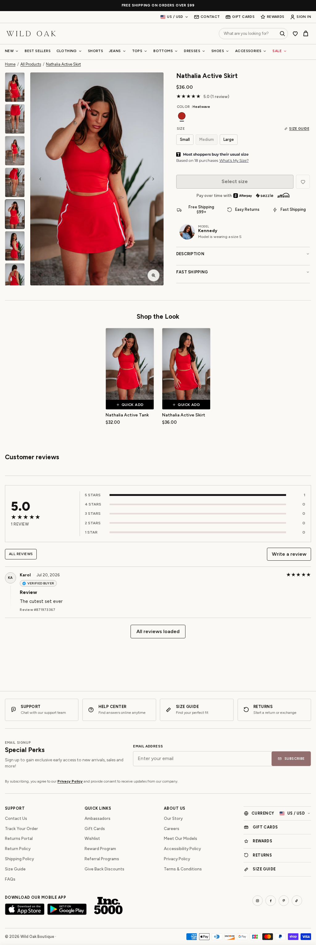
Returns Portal (19, 838)
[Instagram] (257, 900)
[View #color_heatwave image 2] (15, 119)
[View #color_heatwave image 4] (15, 182)
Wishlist (92, 838)
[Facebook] (270, 900)
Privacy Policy (70, 781)
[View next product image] (153, 178)
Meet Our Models (180, 838)
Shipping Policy (19, 858)
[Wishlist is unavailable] (303, 182)
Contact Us (16, 818)
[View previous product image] (40, 178)
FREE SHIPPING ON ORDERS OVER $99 (158, 5)
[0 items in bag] (306, 33)
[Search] (282, 34)
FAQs (10, 879)
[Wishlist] (295, 33)
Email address (148, 746)
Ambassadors (97, 818)
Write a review (289, 554)
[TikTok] (297, 900)
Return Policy (18, 848)
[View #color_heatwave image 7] (15, 278)
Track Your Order (21, 828)
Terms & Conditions (183, 868)
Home (10, 64)
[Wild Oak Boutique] (31, 33)
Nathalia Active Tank (127, 414)
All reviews (21, 554)
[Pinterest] (284, 900)
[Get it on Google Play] (67, 909)
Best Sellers (38, 51)
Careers (171, 828)
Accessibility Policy (182, 848)
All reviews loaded (158, 631)
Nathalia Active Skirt (63, 64)
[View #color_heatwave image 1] (15, 87)
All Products (30, 64)
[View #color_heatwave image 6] (15, 246)
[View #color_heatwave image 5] (15, 214)
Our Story (173, 818)
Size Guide (15, 868)
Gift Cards (95, 828)
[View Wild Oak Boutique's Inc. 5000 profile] (108, 905)
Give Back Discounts (104, 868)
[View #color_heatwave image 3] (15, 151)
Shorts (95, 51)
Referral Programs (102, 858)
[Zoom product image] (154, 275)
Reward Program (100, 848)
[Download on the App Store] (24, 909)
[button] (97, 178)
